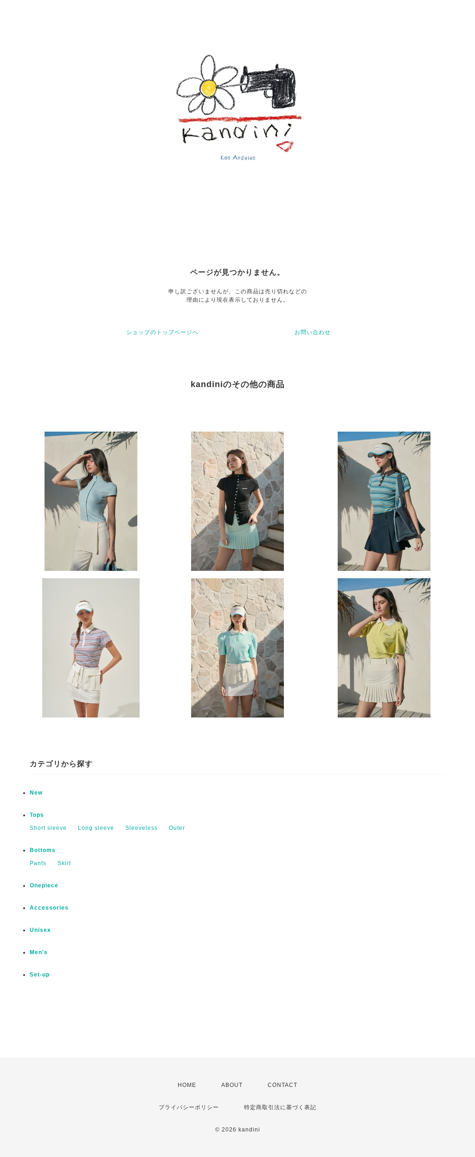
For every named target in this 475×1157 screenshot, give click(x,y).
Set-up (40, 974)
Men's (39, 952)
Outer (177, 828)
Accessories (49, 908)
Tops (37, 815)
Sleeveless (141, 828)
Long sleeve (96, 828)
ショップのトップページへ (162, 332)
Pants (38, 863)
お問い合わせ (313, 332)
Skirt (64, 863)
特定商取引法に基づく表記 (280, 1107)
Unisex (40, 930)
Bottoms (43, 850)
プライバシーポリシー (189, 1107)
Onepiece (44, 885)
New (36, 792)
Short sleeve (48, 828)
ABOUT (232, 1085)
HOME (187, 1085)
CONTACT (282, 1085)
